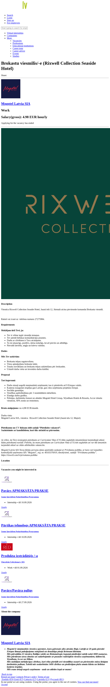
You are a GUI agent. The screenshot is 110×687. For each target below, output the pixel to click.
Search (10, 15)
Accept (4, 684)
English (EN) (7, 679)
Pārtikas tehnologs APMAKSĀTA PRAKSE (33, 525)
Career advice (19, 51)
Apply (4, 507)
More (9, 38)
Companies (12, 35)
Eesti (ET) (19, 679)
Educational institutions (23, 46)
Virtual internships (15, 33)
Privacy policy (30, 677)
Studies (16, 56)
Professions (18, 43)
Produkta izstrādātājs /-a (19, 556)
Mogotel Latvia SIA (15, 103)
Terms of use (43, 677)
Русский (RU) (57, 679)
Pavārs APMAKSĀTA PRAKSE (24, 490)
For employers (13, 23)
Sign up (10, 20)
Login (9, 18)
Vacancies (17, 40)
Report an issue (8, 677)
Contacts (19, 677)
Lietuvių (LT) (30, 679)
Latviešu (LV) (43, 679)
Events (16, 53)
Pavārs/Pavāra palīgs (16, 590)
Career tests (18, 48)
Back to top (6, 674)
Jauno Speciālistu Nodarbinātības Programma (20, 497)
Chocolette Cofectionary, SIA (12, 562)
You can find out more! (87, 682)
